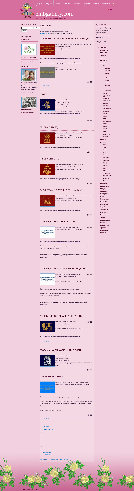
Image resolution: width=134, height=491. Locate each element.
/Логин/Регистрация (27, 61)
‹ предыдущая (47, 430)
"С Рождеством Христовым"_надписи (64, 268)
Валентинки (104, 184)
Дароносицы (107, 108)
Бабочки (103, 212)
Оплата (67, 3)
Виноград (106, 111)
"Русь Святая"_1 (50, 127)
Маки (104, 147)
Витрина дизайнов (39, 4)
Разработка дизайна (86, 4)
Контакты (105, 3)
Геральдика (104, 204)
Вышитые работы (49, 4)
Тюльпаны (106, 160)
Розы (104, 144)
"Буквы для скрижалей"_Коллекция (62, 316)
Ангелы (105, 93)
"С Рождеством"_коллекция (57, 221)
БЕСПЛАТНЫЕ (104, 202)
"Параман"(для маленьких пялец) (61, 350)
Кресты (105, 65)
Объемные (106, 173)
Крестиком (103, 223)
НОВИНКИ (103, 53)
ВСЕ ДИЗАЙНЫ (50, 459)
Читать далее (45, 85)
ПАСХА (105, 129)
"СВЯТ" (43, 94)
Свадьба (103, 207)
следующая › (47, 452)
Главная (42, 459)
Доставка (77, 3)
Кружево (103, 196)
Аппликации (104, 209)
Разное (105, 126)
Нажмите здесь (44, 33)
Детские (103, 217)
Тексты (105, 131)
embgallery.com (55, 13)
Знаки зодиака (104, 199)
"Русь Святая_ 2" (50, 158)
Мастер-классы (58, 4)
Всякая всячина (105, 215)
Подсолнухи (106, 157)
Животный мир (105, 220)
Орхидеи (105, 163)
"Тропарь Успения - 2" (53, 376)
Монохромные (107, 176)
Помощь (96, 3)
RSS (110, 3)
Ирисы (105, 165)
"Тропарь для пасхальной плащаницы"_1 (66, 38)
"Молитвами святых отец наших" (61, 190)
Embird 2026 (104, 50)
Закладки (105, 106)
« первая (45, 427)
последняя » (47, 455)
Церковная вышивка (62, 459)
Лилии (105, 114)
